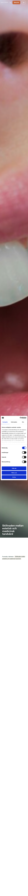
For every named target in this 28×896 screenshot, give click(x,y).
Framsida (5, 556)
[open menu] (24, 2)
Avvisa (14, 477)
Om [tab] (23, 422)
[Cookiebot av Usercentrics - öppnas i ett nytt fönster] (20, 418)
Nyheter (11, 556)
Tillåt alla (14, 468)
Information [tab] (14, 422)
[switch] (24, 452)
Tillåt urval (14, 472)
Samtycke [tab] (5, 422)
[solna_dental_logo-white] (4, 2)
